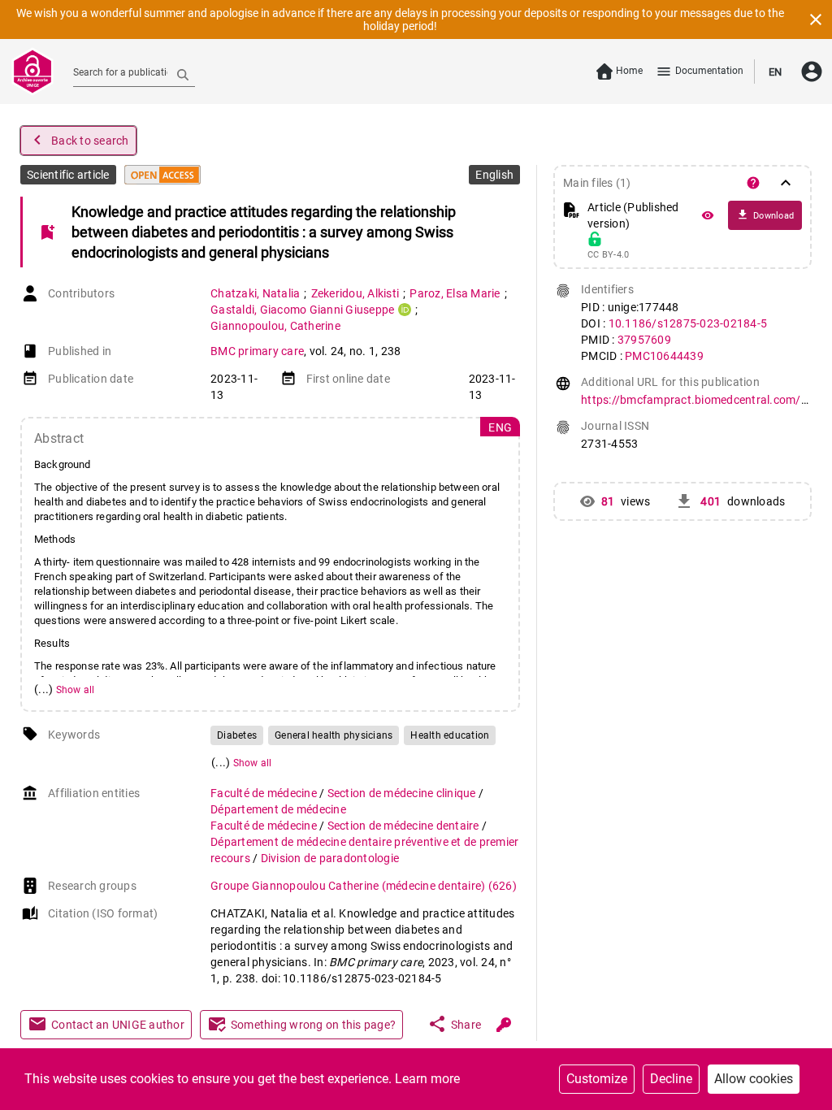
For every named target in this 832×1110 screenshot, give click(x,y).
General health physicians (333, 735)
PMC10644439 (664, 355)
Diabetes (237, 735)
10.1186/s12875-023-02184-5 (688, 323)
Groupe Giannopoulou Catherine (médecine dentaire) (363, 885)
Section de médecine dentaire (404, 825)
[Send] (183, 74)
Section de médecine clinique (403, 793)
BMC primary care (257, 351)
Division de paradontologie (330, 858)
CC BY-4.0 (608, 255)
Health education (449, 735)
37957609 (644, 339)
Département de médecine (278, 809)
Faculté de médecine (264, 793)
